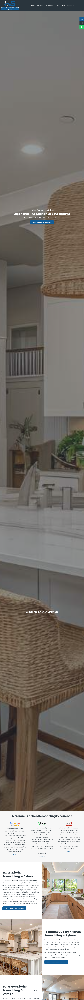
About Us (40, 5)
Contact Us (70, 5)
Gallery (58, 5)
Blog (63, 5)
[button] (49, 5)
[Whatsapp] (81, 27)
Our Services (49, 5)
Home (33, 5)
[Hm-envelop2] (81, 23)
